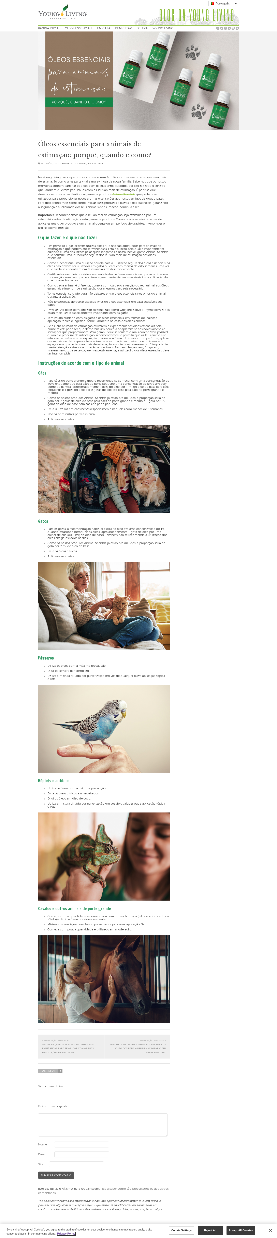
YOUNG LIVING (162, 28)
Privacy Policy (66, 1233)
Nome (43, 1144)
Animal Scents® (123, 194)
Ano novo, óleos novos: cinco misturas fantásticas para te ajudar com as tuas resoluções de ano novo (68, 1046)
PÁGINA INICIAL (49, 28)
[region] (138, 1231)
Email (43, 1154)
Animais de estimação (76, 163)
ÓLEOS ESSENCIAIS (78, 28)
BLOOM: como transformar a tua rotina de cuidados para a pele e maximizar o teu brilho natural (138, 1046)
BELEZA (142, 28)
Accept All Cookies (241, 1230)
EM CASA (103, 28)
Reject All (210, 1230)
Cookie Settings (181, 1230)
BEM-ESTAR (123, 28)
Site (40, 1164)
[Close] (270, 1230)
